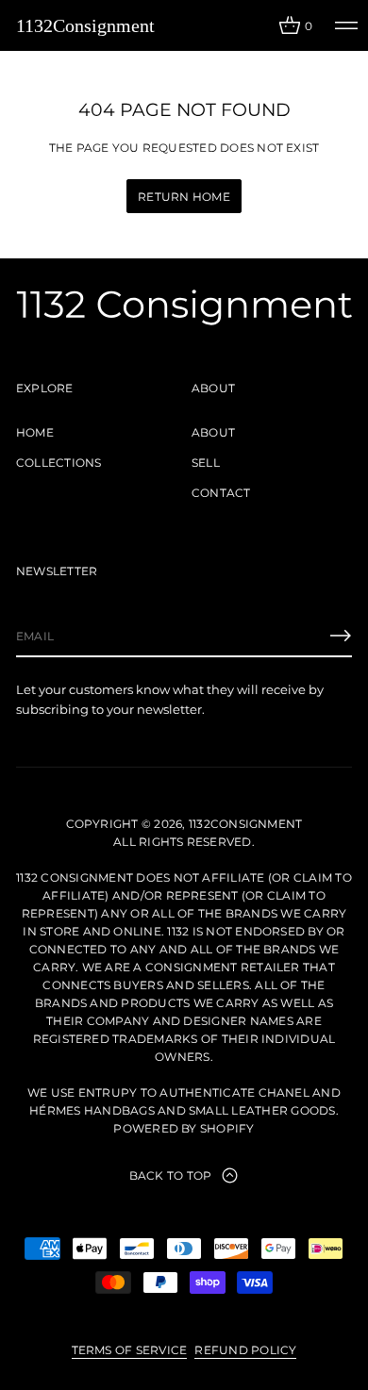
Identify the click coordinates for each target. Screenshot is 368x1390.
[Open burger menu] (346, 25)
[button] (295, 25)
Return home (184, 197)
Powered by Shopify (183, 1128)
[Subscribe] (340, 635)
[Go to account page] (257, 30)
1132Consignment (85, 25)
